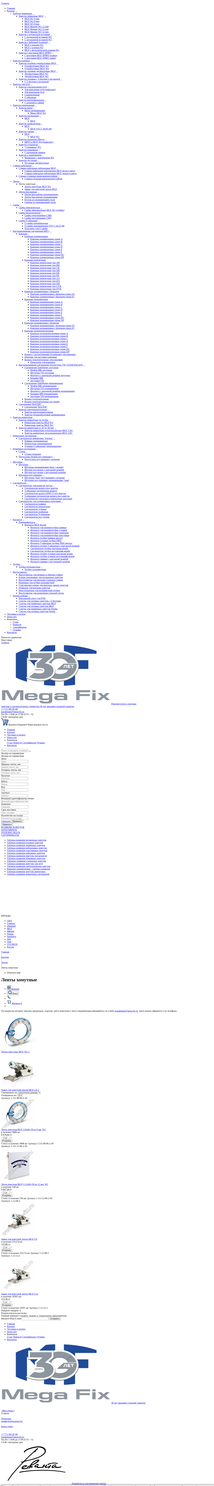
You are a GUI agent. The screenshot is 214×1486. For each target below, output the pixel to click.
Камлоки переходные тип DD (45, 283)
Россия (10, 947)
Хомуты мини (26, 108)
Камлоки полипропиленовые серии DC (50, 349)
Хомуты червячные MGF (31, 16)
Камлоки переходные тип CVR (45, 286)
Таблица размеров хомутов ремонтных (26, 871)
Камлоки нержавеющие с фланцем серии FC (52, 328)
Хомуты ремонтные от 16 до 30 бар (36, 428)
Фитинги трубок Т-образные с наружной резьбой (54, 546)
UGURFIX (12, 944)
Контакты (12, 632)
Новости (17, 624)
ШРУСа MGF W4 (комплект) (38, 142)
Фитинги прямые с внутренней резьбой (50, 561)
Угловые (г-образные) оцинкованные (42, 446)
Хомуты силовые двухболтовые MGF (37, 71)
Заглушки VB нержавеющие (44, 396)
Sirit (9, 939)
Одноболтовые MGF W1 (36, 66)
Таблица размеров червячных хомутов (26, 845)
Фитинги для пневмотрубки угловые (48, 530)
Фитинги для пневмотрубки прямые (48, 527)
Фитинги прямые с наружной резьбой (49, 559)
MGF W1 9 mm (31, 18)
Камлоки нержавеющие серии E (46, 312)
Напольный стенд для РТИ (32, 598)
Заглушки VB (37, 380)
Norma (10, 934)
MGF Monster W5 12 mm (36, 32)
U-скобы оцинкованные (36, 223)
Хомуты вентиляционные (31, 100)
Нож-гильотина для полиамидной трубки (39, 590)
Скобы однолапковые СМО (38, 215)
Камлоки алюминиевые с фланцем (41, 291)
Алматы (5, 3)
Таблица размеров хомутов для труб (25, 863)
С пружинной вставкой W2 (38, 37)
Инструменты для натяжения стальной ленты (41, 593)
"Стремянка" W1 (32, 147)
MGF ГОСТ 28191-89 (41, 129)
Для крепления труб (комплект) (40, 89)
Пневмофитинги (27, 522)
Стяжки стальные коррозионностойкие (38, 176)
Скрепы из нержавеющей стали (40, 202)
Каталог (11, 11)
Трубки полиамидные (29, 567)
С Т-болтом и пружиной (36, 81)
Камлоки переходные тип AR (45, 262)
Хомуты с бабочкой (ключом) (33, 42)
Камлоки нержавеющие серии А (46, 302)
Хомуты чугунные (28, 160)
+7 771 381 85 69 (9, 709)
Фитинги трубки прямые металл (46, 538)
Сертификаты (19, 627)
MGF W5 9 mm (31, 24)
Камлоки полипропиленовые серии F (49, 346)
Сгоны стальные (32, 454)
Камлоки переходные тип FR (44, 275)
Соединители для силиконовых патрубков (40, 501)
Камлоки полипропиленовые (39, 331)
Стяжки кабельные (22, 165)
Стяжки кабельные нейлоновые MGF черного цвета (50, 173)
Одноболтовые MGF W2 (36, 68)
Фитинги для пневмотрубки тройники (49, 533)
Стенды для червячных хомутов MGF (37, 603)
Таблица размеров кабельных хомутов (26, 853)
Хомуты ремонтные (22, 417)
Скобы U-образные (28, 220)
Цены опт (12, 616)
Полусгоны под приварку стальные (42, 459)
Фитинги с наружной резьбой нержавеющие (52, 391)
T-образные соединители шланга (40, 491)
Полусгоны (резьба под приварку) (36, 456)
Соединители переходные (37, 506)
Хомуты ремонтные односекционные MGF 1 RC (48, 430)
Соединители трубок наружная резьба (49, 548)
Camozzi (11, 923)
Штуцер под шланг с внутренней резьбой (45, 472)
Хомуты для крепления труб (33, 87)
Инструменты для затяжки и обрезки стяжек (41, 574)
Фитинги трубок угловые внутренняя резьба (52, 556)
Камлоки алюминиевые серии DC (47, 255)
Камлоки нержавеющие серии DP (47, 320)
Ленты (16, 181)
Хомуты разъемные (28, 150)
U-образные (30, 97)
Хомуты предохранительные (33, 409)
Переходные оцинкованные (38, 443)
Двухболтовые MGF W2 (36, 76)
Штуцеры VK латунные (42, 373)
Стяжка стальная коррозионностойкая (43, 178)
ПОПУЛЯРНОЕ (9, 830)
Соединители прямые (35, 504)
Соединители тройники (36, 512)
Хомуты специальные (24, 105)
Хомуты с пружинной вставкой (34, 34)
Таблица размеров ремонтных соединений (28, 874)
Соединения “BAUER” (30, 404)
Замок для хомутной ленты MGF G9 (19, 1239)
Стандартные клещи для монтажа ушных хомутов (43, 585)
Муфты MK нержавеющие (43, 386)
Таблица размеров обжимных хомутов (26, 858)
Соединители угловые (35, 509)
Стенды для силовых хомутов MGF (36, 606)
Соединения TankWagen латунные (41, 367)
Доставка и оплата (16, 614)
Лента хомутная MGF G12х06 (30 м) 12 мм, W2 (24, 1184)
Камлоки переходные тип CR (45, 268)
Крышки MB (36, 378)
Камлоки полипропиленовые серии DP (49, 352)
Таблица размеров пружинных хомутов (26, 840)
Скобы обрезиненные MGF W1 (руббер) (44, 210)
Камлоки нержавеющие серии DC (47, 317)
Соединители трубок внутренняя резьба (50, 551)
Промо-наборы (20, 595)
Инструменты (20, 572)
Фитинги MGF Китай (35, 525)
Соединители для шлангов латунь (35, 485)
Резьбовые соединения (24, 449)
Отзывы (17, 630)
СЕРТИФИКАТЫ (10, 835)
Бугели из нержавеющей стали (39, 199)
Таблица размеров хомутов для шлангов (27, 856)
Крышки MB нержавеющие (44, 394)
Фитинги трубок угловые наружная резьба (51, 553)
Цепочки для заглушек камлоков (40, 357)
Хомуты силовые (21, 60)
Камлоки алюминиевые (36, 236)
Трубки (16, 564)
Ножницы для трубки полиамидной (36, 582)
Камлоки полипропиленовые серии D (49, 341)
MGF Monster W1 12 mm (36, 26)
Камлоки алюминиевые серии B (46, 241)
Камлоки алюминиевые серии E (46, 249)
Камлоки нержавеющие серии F (46, 315)
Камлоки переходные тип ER (44, 273)
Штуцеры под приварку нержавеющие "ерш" (47, 480)
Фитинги (17, 519)
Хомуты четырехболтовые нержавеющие (44, 414)
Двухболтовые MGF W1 (36, 74)
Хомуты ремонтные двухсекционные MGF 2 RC (48, 433)
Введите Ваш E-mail (11, 1318)
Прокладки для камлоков (42, 362)
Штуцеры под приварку (31, 475)
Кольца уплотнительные (36, 399)
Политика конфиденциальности (12, 1419)
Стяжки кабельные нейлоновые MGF (37, 168)
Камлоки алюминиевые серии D (46, 247)
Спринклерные (32, 95)
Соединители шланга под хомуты (41, 488)
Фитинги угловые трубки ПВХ (45, 540)
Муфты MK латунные (41, 370)
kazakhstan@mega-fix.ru (12, 711)
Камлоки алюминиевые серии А (46, 239)
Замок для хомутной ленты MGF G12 (19, 1294)
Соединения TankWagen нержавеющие (43, 383)
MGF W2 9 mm (31, 21)
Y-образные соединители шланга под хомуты (46, 496)
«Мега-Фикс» (8, 1411)
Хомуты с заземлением (30, 155)
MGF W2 (34, 137)
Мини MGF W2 (38, 113)
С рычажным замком (34, 152)
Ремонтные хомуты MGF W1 (38, 422)
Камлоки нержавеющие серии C (46, 307)
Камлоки (23, 234)
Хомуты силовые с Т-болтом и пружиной (39, 79)
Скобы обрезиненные (29, 207)
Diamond (11, 926)
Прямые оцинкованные (36, 441)
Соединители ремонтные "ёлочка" (36, 438)
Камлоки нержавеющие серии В (46, 304)
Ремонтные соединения (24, 435)
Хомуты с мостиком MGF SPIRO (35, 53)
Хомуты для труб (21, 84)
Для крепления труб (34, 92)
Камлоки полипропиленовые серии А (49, 333)
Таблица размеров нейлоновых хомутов (27, 848)
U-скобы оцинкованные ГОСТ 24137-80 (44, 226)
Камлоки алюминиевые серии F (46, 252)
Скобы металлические (30, 213)
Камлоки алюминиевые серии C (46, 244)
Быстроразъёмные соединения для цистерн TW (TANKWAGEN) (51, 365)
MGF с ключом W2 (33, 47)
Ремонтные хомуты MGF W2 (38, 425)
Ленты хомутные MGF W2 (37, 186)
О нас (15, 622)
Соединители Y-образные (37, 514)
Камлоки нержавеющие (36, 299)
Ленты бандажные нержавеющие (41, 197)
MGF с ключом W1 (33, 45)
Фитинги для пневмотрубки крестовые (49, 535)
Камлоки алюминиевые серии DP (47, 257)
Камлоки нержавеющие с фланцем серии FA (52, 325)
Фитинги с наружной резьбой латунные (50, 375)
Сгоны (22, 451)
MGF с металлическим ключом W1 (41, 50)
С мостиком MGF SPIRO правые (40, 55)
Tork (9, 941)
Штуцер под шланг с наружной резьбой (44, 470)
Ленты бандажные (28, 192)
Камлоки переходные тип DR (45, 270)
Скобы (16, 205)
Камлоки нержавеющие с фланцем (41, 323)
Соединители (19, 483)
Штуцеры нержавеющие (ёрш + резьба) (43, 467)
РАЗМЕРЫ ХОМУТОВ (12, 827)
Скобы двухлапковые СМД (37, 218)
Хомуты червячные (22, 13)
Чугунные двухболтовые (36, 163)
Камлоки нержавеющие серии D (46, 310)
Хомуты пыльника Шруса (31, 139)
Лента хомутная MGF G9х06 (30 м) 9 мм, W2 (23, 1129)
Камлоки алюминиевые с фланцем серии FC (52, 296)
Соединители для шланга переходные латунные (48, 498)
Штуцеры (17, 462)
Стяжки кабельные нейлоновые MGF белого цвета (49, 171)
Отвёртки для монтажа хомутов (34, 588)
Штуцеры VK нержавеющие (44, 388)
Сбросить (6, 821)
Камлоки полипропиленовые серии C (49, 338)
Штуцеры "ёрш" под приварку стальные (44, 477)
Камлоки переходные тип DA (45, 281)
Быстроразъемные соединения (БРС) (31, 231)
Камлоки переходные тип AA (45, 278)
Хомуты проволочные (30, 123)
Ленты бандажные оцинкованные (41, 194)
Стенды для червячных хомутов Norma (38, 609)
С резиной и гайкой (34, 102)
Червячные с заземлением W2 (39, 157)
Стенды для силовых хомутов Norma (37, 611)
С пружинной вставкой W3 (38, 39)
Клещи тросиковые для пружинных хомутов (41, 577)
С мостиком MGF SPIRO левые (40, 58)
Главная (11, 8)
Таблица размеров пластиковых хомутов (27, 850)
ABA (9, 921)
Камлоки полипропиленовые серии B (49, 336)
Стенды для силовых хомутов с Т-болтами (40, 601)
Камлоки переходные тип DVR (45, 289)
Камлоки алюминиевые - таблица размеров (28, 869)
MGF (27, 118)
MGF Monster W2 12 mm (36, 29)
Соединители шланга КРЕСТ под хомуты (45, 493)
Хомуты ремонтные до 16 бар (33, 420)
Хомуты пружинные (29, 116)
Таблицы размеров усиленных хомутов (26, 861)
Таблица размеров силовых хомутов (25, 842)
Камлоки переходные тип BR (45, 265)
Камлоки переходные (35, 260)
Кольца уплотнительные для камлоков (43, 359)
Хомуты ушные (26, 131)
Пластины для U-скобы (36, 228)
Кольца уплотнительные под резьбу (42, 401)
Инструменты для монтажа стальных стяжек (41, 580)
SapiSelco (11, 936)
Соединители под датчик (36, 517)
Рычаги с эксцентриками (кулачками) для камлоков (50, 354)
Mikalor (10, 931)
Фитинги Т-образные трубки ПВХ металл (51, 543)
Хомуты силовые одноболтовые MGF (37, 63)
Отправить (55, 1319)
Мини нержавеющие (34, 110)
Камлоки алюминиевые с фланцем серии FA (52, 294)
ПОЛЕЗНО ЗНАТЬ (10, 832)
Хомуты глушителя (28, 144)
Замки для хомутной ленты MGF (40, 189)
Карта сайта (7, 1426)
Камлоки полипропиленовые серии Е (49, 344)
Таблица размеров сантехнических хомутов (28, 866)
